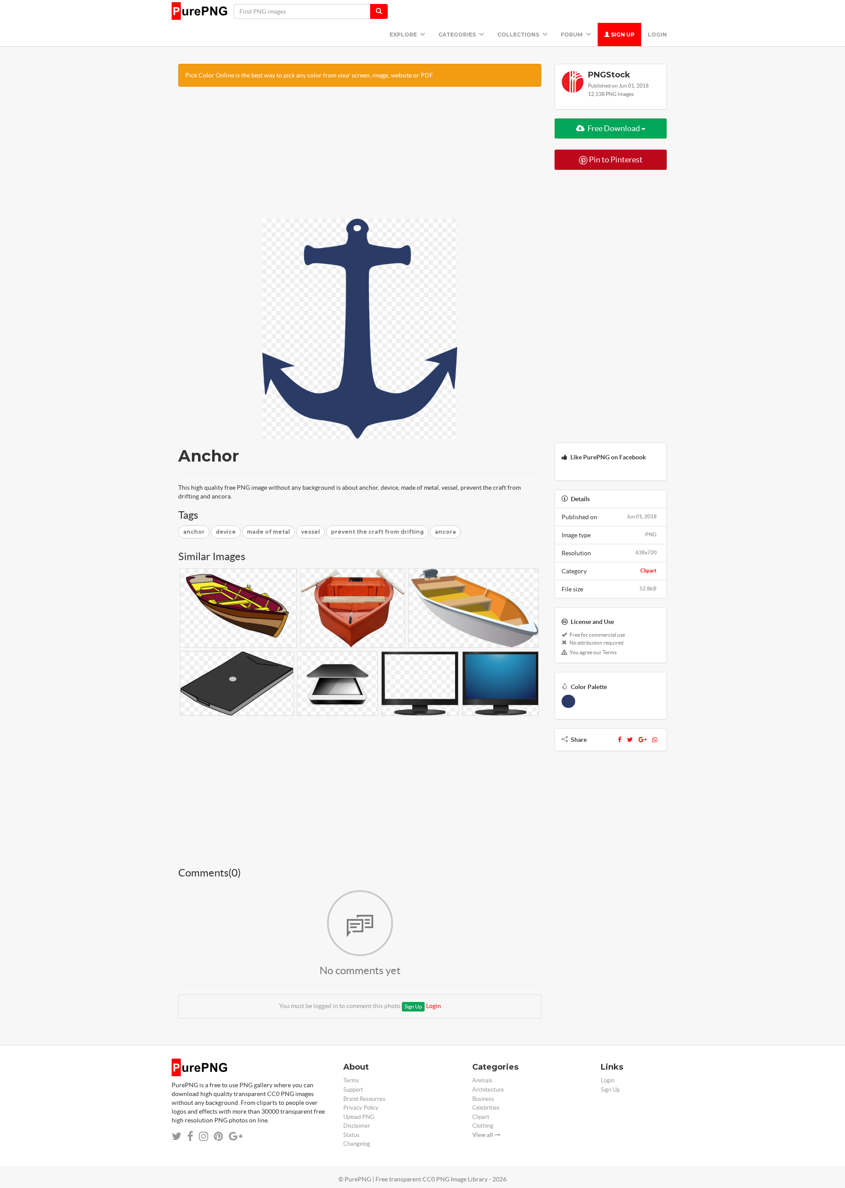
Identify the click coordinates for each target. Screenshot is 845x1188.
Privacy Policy (360, 1107)
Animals (482, 1080)
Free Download (613, 128)
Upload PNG (359, 1117)
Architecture (488, 1089)
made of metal (268, 531)
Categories (457, 34)
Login (657, 34)
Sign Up (622, 34)
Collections (518, 34)
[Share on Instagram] (203, 1136)
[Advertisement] (359, 157)
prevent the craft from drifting (377, 531)
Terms (351, 1080)
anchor (194, 531)
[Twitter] (630, 739)
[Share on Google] (235, 1136)
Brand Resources (364, 1099)
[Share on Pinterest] (218, 1136)
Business (483, 1099)
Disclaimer (356, 1125)
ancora (445, 531)
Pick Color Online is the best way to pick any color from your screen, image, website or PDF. (309, 75)
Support (353, 1089)
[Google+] (643, 739)
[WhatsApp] (655, 739)
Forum (572, 34)
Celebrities (486, 1107)
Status (351, 1135)
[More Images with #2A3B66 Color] (568, 701)
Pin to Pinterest (615, 159)
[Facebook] (619, 739)
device (226, 531)
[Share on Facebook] (190, 1136)
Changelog (356, 1143)
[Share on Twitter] (176, 1136)
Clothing (482, 1125)
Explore (403, 34)
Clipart (648, 570)
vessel (310, 531)
